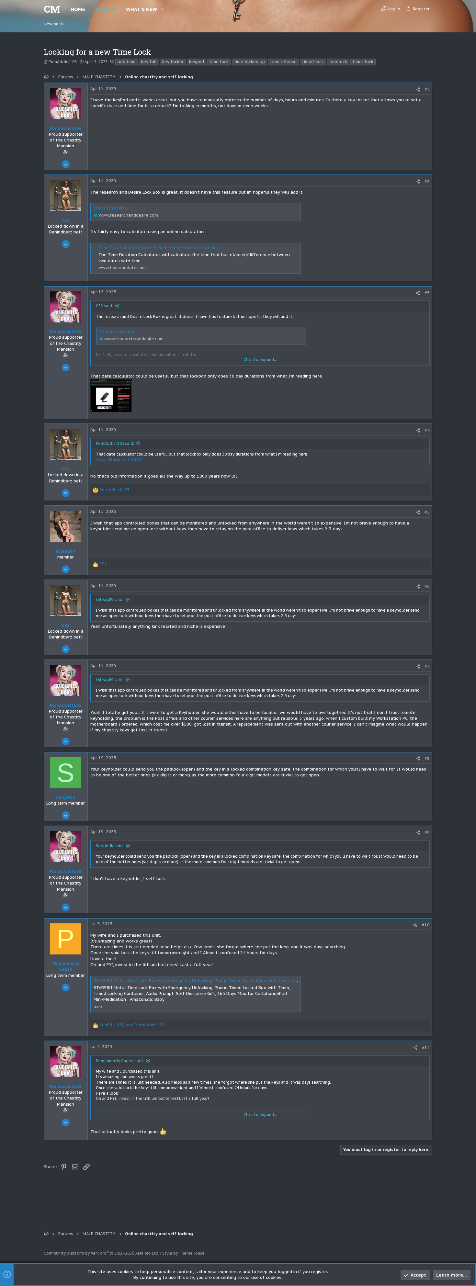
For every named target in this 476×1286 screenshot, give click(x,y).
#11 (426, 1047)
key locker (173, 61)
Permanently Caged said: (120, 1060)
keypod (196, 61)
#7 (427, 666)
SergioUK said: (110, 845)
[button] (162, 9)
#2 (427, 181)
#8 (427, 758)
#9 (427, 832)
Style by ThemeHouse (183, 1253)
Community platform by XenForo (101, 1253)
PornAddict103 (63, 61)
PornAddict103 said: (115, 443)
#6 (427, 586)
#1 (427, 89)
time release (283, 61)
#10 (426, 925)
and (132, 1025)
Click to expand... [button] (260, 359)
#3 (427, 293)
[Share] (418, 89)
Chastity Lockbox (111, 208)
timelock (338, 61)
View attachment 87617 (119, 459)
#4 (427, 430)
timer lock (363, 61)
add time (127, 61)
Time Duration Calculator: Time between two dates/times (158, 248)
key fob (149, 61)
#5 (427, 512)
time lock (219, 61)
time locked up (249, 61)
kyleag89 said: (109, 599)
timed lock (313, 61)
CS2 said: (104, 305)
